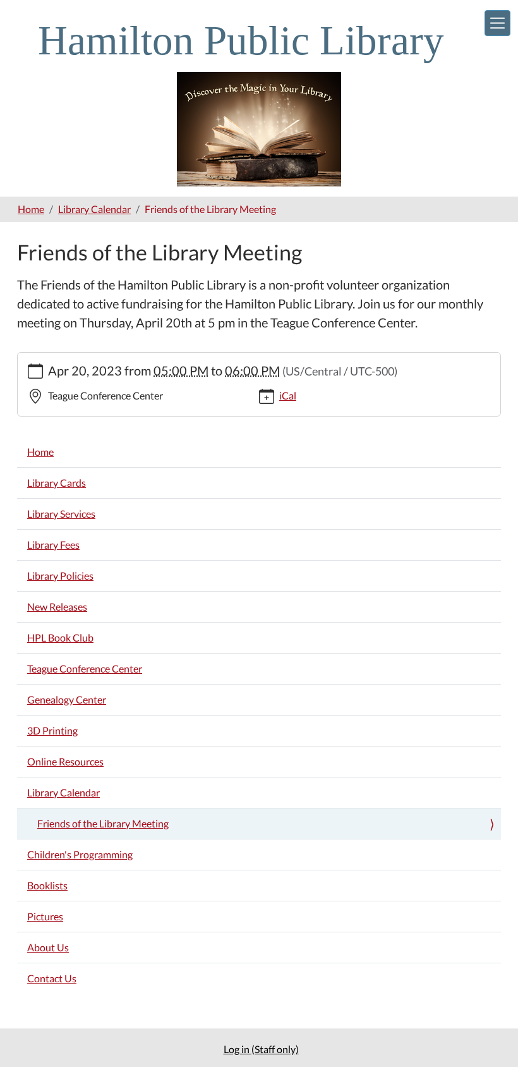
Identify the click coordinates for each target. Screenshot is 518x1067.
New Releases (57, 607)
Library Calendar (94, 209)
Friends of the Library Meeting (103, 823)
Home (31, 209)
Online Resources (65, 761)
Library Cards (56, 483)
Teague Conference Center (84, 668)
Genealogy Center (66, 699)
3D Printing (52, 730)
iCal (287, 395)
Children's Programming (80, 854)
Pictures (45, 916)
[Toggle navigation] (497, 23)
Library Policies (60, 576)
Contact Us (51, 978)
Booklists (47, 885)
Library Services (61, 514)
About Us (48, 947)
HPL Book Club (60, 637)
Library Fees (53, 545)
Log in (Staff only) (261, 1049)
